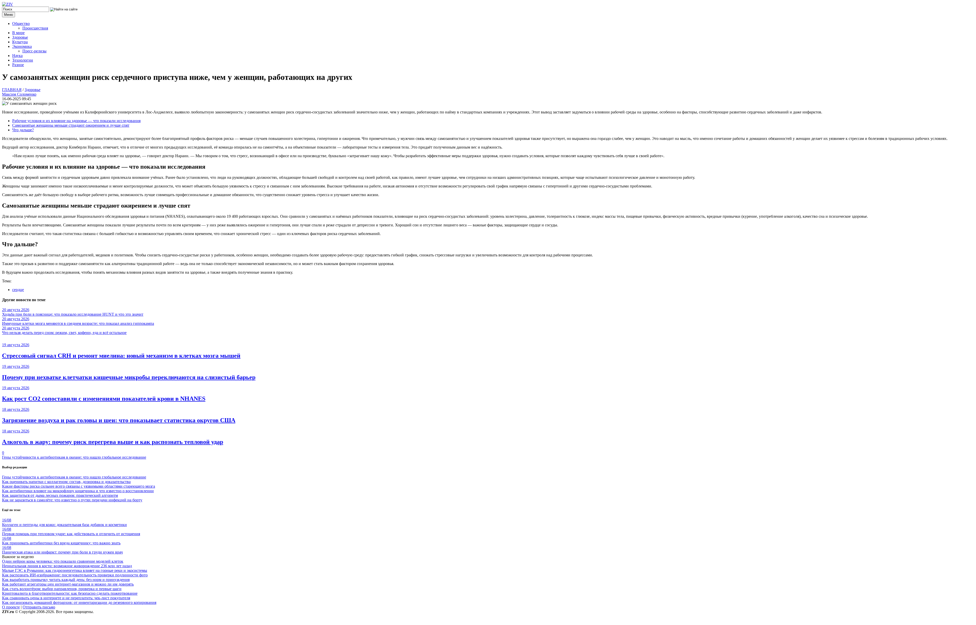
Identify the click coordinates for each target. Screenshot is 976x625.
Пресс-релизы (34, 51)
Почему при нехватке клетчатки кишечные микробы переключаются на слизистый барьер (128, 377)
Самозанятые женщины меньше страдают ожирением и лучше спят (70, 125)
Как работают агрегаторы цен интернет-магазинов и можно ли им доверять (68, 584)
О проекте (11, 607)
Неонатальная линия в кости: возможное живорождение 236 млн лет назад (67, 566)
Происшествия (35, 28)
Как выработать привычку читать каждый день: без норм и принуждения (66, 579)
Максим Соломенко (19, 94)
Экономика (22, 46)
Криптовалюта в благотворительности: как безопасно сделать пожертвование (70, 593)
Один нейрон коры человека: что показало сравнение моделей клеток (62, 561)
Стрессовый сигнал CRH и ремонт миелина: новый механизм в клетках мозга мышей (121, 355)
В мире (18, 33)
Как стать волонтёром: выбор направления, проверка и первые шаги (61, 589)
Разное (18, 65)
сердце (18, 289)
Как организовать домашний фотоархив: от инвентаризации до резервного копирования (79, 602)
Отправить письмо (39, 607)
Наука (17, 55)
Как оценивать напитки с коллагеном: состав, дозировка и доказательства (66, 481)
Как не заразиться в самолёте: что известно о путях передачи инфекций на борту (72, 500)
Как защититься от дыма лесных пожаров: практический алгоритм (60, 495)
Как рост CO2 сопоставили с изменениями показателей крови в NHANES (103, 398)
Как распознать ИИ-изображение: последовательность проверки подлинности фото (75, 575)
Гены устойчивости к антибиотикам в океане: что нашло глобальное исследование (74, 457)
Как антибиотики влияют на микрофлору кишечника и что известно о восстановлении (78, 491)
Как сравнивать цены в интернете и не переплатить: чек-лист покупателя (66, 598)
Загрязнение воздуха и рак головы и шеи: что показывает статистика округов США (118, 420)
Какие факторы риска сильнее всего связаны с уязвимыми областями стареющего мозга (78, 486)
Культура (20, 42)
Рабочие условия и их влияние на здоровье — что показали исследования (76, 121)
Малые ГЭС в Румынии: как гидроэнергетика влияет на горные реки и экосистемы (74, 570)
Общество (21, 23)
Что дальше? (23, 130)
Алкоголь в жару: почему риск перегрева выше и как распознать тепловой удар (112, 442)
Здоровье (20, 37)
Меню (8, 15)
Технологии (22, 60)
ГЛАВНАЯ (12, 90)
